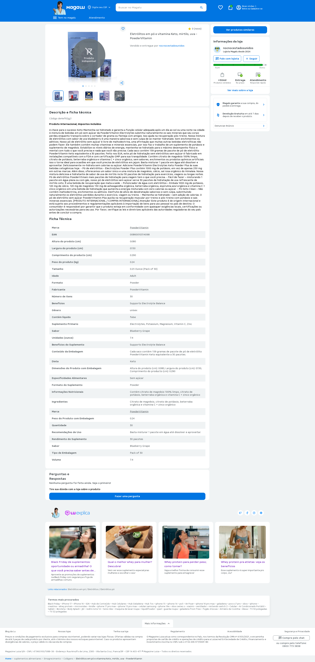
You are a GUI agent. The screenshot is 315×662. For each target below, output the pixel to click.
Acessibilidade (234, 631)
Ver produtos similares (240, 30)
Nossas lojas (64, 631)
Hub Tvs (149, 604)
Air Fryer (189, 604)
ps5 (181, 604)
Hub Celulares (119, 604)
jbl (83, 609)
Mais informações (155, 623)
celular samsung (147, 606)
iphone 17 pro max (106, 606)
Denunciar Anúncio (224, 126)
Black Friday (54, 604)
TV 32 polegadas (58, 612)
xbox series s (178, 606)
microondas (81, 606)
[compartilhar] (122, 83)
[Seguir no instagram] (254, 512)
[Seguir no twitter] (240, 512)
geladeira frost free (190, 609)
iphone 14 (172, 604)
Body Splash (74, 609)
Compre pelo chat (293, 638)
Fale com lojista (229, 58)
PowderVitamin (139, 227)
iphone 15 (160, 604)
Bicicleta (61, 609)
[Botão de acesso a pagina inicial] (68, 7)
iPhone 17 (67, 604)
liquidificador (148, 609)
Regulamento (178, 631)
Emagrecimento (52, 659)
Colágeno (68, 659)
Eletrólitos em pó (77, 589)
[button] (201, 8)
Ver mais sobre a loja (240, 90)
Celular (233, 606)
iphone (253, 604)
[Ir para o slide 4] (91, 86)
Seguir (253, 58)
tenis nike (108, 609)
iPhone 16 (79, 604)
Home (8, 659)
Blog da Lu (10, 631)
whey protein (66, 606)
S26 (88, 604)
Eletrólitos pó (108, 589)
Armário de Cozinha (230, 609)
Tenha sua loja (120, 631)
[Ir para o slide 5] (94, 86)
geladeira (222, 604)
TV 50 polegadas (258, 609)
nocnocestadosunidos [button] (171, 45)
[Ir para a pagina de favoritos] (220, 7)
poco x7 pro (235, 604)
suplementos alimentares (27, 659)
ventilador (201, 606)
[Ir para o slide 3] (88, 86)
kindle (92, 606)
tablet (51, 609)
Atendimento (97, 17)
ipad (159, 609)
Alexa (245, 609)
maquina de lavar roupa (127, 609)
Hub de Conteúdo (101, 604)
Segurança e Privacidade (297, 631)
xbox (245, 604)
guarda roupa (171, 609)
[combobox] (161, 7)
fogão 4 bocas (210, 609)
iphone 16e (163, 606)
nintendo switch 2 (218, 606)
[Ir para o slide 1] (83, 86)
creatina (52, 606)
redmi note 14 (93, 609)
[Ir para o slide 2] (85, 86)
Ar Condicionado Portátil (251, 606)
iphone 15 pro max (127, 606)
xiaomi (190, 606)
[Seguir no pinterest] (261, 512)
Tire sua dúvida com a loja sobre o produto (74, 489)
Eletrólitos (93, 589)
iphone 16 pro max (205, 604)
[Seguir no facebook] (247, 512)
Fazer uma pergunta (127, 496)
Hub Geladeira (135, 604)
